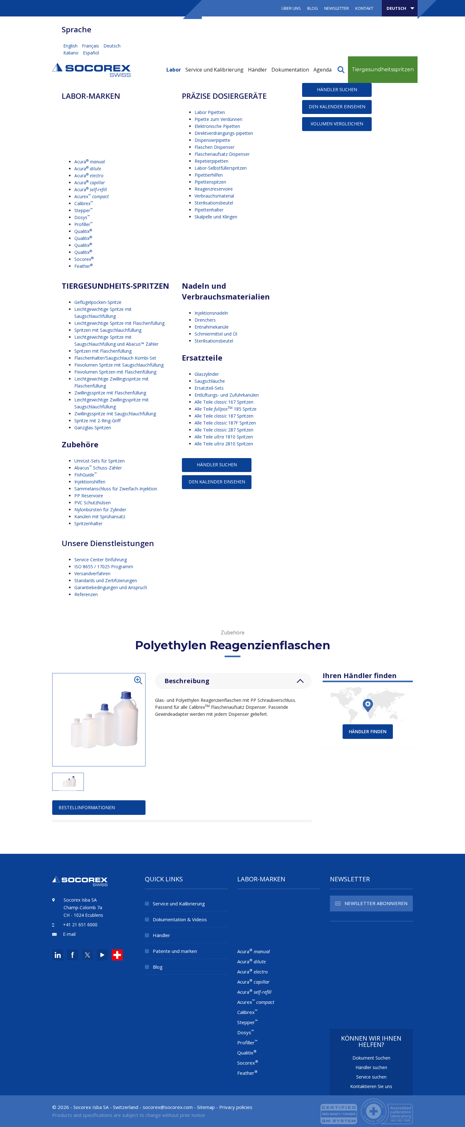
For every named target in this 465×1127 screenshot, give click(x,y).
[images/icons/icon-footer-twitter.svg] (87, 954)
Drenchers (205, 320)
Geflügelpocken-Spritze (97, 302)
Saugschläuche (210, 381)
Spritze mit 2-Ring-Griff (97, 421)
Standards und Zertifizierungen (105, 580)
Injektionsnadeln (211, 313)
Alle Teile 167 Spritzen (224, 402)
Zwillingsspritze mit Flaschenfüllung (110, 393)
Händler (257, 69)
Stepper (83, 210)
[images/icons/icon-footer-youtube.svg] (102, 954)
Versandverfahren (92, 573)
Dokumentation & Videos (180, 919)
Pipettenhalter (209, 210)
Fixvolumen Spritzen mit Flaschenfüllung (115, 372)
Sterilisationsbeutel (214, 203)
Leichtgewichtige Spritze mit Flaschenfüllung (119, 323)
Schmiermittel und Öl (216, 334)
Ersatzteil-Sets (209, 388)
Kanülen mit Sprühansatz (99, 516)
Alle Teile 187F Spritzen (225, 423)
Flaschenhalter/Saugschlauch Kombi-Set (115, 358)
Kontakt (364, 8)
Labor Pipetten (210, 112)
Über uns (291, 8)
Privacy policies (235, 1107)
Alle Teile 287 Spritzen (224, 430)
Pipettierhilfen (209, 175)
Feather (83, 266)
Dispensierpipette (212, 140)
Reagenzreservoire (214, 189)
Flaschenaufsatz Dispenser (222, 154)
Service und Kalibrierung (214, 69)
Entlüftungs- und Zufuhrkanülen (227, 395)
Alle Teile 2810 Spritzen (224, 444)
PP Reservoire (88, 496)
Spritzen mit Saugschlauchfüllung (107, 330)
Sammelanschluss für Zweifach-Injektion (115, 489)
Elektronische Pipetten (217, 126)
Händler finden (368, 731)
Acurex (91, 196)
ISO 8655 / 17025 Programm (103, 567)
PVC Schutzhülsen (92, 503)
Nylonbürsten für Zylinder (100, 510)
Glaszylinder (207, 374)
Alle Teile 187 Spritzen (224, 416)
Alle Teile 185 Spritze (226, 409)
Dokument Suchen (371, 1058)
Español (91, 53)
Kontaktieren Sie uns (371, 1086)
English (71, 46)
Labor (173, 69)
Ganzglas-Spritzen (92, 428)
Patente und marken (175, 951)
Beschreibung (186, 681)
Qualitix (83, 231)
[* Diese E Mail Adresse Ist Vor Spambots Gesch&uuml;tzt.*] (168, 1107)
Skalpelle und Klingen (216, 217)
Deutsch (112, 46)
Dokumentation (290, 69)
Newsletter (336, 8)
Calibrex (83, 203)
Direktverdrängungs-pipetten (224, 133)
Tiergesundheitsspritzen (383, 69)
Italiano (71, 53)
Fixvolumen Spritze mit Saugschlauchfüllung (119, 365)
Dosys (82, 217)
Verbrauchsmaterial (214, 196)
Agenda (322, 69)
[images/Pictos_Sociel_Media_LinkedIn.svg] (57, 954)
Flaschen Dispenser (214, 147)
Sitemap (206, 1107)
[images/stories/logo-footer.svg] (80, 885)
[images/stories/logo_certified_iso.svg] (366, 1110)
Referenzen (86, 594)
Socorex (84, 259)
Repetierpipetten (211, 161)
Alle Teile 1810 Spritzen (224, 437)
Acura (89, 162)
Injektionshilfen (89, 482)
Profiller (83, 224)
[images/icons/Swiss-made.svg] (117, 954)
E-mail (69, 934)
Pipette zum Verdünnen (218, 119)
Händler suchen (371, 1067)
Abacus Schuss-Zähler (98, 468)
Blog (312, 8)
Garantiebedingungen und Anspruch (110, 587)
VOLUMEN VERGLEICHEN (337, 124)
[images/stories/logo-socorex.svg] (91, 69)
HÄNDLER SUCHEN (337, 89)
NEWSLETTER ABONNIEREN (375, 903)
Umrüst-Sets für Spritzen (99, 461)
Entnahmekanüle (212, 327)
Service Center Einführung (100, 560)
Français (91, 46)
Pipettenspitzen (210, 182)
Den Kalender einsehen (337, 107)
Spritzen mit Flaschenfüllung (103, 351)
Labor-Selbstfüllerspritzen (221, 168)
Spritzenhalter (88, 523)
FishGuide (85, 475)
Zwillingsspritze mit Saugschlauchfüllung (115, 414)
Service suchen (371, 1077)
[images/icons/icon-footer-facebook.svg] (72, 954)
